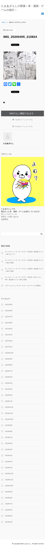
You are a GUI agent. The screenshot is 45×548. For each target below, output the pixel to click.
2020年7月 (8, 371)
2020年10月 (9, 353)
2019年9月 (8, 425)
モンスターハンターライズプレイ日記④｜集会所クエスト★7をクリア (24, 253)
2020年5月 (8, 377)
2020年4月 (8, 383)
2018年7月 (8, 504)
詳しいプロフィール (9, 214)
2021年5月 (8, 329)
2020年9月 (8, 359)
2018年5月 (8, 516)
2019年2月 (8, 461)
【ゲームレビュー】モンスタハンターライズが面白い (23, 285)
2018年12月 (9, 473)
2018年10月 (9, 486)
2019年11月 (9, 413)
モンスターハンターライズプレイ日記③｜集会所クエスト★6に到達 (24, 261)
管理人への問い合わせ (10, 216)
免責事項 (4, 219)
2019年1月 (8, 467)
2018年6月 (8, 510)
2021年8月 (8, 310)
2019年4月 (8, 449)
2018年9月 (8, 492)
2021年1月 (8, 347)
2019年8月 (8, 431)
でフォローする (24, 120)
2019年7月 (8, 437)
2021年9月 (8, 304)
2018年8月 (8, 498)
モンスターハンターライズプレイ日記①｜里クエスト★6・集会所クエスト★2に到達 (23, 278)
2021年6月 (8, 323)
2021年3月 (8, 341)
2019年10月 (9, 419)
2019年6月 (8, 443)
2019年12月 (9, 407)
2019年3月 (8, 455)
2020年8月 (8, 365)
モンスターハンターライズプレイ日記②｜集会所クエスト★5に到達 (24, 270)
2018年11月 (9, 480)
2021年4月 (8, 335)
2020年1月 (8, 401)
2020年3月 (8, 389)
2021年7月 (8, 316)
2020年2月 (8, 395)
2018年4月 (8, 522)
